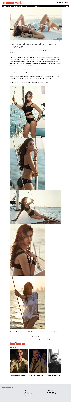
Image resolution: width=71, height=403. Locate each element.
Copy (49, 339)
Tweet (28, 339)
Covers (26, 6)
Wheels (30, 6)
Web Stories (36, 6)
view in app (65, 6)
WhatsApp (33, 339)
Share (23, 339)
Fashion (4, 6)
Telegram (39, 339)
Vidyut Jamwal (54, 57)
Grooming (10, 6)
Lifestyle (16, 6)
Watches (21, 6)
